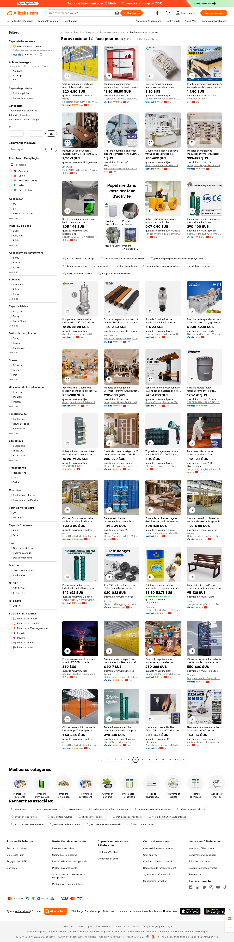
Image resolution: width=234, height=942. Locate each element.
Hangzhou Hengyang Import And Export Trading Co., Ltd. (121, 604)
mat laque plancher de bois (129, 817)
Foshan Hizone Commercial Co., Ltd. (121, 168)
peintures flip (21, 809)
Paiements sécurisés (63, 848)
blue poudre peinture (47, 809)
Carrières (12, 867)
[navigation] (33, 396)
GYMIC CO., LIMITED (73, 466)
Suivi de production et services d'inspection (68, 876)
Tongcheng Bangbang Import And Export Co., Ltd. (205, 469)
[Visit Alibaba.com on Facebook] (191, 887)
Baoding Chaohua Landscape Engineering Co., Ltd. (80, 674)
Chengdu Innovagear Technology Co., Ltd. (163, 466)
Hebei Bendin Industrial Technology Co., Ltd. (80, 101)
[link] (229, 909)
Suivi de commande (199, 861)
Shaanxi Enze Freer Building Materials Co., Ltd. (121, 338)
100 (176, 759)
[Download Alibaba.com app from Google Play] (215, 911)
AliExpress (68, 926)
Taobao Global (131, 926)
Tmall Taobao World (100, 926)
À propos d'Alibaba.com (20, 841)
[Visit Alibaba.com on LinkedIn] (197, 887)
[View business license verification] (148, 937)
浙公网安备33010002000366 (173, 936)
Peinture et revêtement (112, 32)
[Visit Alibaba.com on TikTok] (225, 887)
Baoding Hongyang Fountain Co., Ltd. (163, 334)
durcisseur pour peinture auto (29, 824)
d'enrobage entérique (77, 266)
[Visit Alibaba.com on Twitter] (204, 887)
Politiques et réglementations (68, 884)
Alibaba (65, 32)
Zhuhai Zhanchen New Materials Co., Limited (163, 745)
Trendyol (153, 926)
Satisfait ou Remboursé (64, 854)
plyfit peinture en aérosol (94, 817)
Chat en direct (150, 854)
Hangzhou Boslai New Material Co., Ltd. (80, 236)
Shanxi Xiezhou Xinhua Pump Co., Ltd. (205, 233)
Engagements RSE (17, 861)
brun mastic (103, 266)
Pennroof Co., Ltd (196, 98)
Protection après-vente (64, 867)
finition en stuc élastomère (28, 817)
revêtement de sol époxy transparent (111, 809)
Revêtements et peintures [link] (144, 32)
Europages (167, 926)
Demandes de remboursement (159, 867)
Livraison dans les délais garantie (69, 861)
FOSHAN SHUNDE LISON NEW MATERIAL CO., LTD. (80, 169)
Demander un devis (108, 858)
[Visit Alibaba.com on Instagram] (211, 887)
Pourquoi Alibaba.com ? (19, 848)
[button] (117, 13)
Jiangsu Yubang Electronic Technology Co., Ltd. (163, 402)
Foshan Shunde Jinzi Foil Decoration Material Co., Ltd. (163, 610)
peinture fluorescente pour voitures (164, 266)
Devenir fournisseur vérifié (203, 867)
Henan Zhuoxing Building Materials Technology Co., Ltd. (121, 536)
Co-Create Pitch (15, 854)
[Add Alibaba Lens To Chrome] (55, 911)
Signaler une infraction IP (156, 874)
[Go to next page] (183, 760)
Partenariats (195, 874)
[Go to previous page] (101, 760)
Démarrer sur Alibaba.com (202, 854)
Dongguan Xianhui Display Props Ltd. (205, 678)
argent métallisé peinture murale (155, 809)
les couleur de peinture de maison (106, 824)
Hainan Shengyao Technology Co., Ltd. (121, 466)
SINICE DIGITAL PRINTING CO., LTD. (205, 402)
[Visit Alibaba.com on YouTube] (218, 887)
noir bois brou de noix (201, 266)
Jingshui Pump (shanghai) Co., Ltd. (80, 334)
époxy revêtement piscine (79, 273)
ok (51, 133)
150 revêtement (75, 809)
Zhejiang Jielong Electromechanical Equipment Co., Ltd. (205, 742)
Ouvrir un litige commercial (157, 861)
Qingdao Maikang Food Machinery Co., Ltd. (205, 334)
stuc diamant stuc (128, 266)
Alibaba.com (170, 911)
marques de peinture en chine (116, 273)
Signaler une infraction (155, 881)
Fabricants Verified (108, 852)
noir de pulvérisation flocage (80, 258)
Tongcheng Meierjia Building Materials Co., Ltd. (163, 233)
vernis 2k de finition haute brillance (169, 817)
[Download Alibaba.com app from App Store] (190, 911)
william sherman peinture (193, 809)
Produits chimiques (84, 32)
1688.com (82, 926)
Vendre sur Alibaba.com (201, 848)
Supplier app (92, 911)
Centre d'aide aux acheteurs (158, 848)
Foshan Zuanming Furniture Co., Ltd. (163, 533)
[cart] (168, 13)
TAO (143, 926)
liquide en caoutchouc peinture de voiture (124, 258)
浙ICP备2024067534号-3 (204, 936)
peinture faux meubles (61, 817)
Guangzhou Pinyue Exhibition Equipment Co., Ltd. (121, 98)
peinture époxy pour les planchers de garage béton (179, 258)
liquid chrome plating (143, 824)
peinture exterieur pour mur (67, 824)
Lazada (117, 926)
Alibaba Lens (22, 911)
